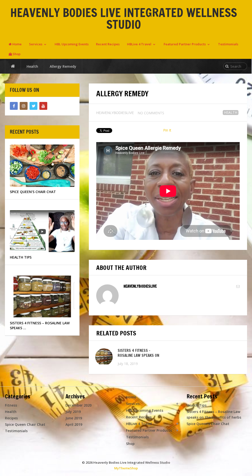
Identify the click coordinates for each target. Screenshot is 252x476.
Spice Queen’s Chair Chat (208, 423)
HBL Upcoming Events (72, 44)
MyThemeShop (126, 468)
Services (35, 44)
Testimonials (228, 44)
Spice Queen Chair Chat (25, 424)
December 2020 (78, 405)
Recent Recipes (108, 44)
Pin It (167, 130)
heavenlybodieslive (115, 113)
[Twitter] (33, 106)
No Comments (151, 113)
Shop (16, 54)
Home (17, 44)
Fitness (11, 405)
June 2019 (73, 418)
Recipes (11, 418)
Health (230, 112)
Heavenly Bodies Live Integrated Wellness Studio (123, 18)
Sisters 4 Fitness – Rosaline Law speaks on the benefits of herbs (138, 355)
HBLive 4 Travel (139, 44)
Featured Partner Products (185, 44)
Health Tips (196, 405)
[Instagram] (24, 106)
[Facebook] (14, 106)
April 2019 (73, 424)
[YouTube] (43, 106)
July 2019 (73, 411)
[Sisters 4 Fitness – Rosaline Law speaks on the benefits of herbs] (104, 357)
